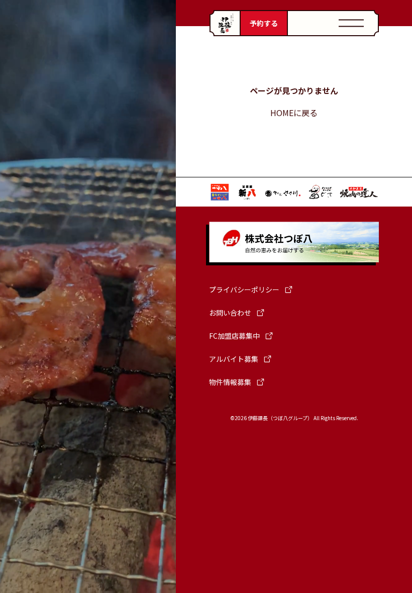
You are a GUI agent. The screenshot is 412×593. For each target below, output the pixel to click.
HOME (225, 23)
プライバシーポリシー (244, 289)
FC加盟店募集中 (234, 336)
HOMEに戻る (294, 113)
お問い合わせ (230, 313)
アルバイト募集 (233, 359)
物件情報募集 (230, 382)
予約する (264, 23)
